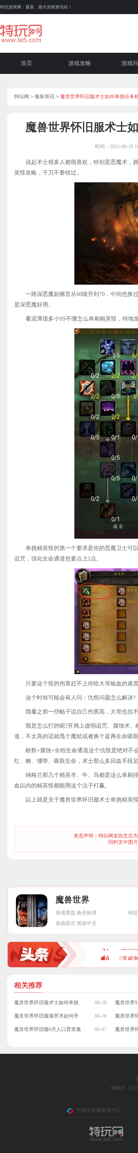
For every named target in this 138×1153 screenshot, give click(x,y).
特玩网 (21, 96)
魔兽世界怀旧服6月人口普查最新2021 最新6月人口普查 (51, 1029)
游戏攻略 (79, 63)
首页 (26, 63)
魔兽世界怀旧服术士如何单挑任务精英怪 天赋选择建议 (51, 1002)
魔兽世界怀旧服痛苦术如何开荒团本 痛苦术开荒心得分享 (51, 1016)
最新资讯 (44, 96)
